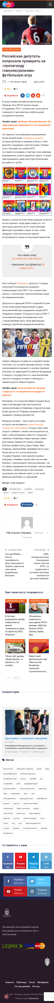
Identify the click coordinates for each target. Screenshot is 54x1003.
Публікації (21, 982)
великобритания (15, 489)
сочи (42, 818)
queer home (8, 769)
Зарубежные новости (16, 601)
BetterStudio (34, 998)
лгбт (33, 794)
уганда (6, 828)
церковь (44, 828)
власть (23, 779)
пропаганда (39, 489)
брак (47, 769)
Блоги (32, 982)
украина (16, 828)
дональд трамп (9, 789)
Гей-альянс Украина (25, 769)
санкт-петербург (29, 818)
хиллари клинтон (30, 828)
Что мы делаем (22, 986)
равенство (21, 813)
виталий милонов (28, 774)
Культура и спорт (11, 49)
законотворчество (27, 789)
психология (8, 813)
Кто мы (36, 986)
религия (6, 818)
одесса (16, 803)
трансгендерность (32, 823)
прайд (36, 808)
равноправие (34, 813)
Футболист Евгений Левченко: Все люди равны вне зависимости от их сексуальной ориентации (26, 125)
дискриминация (30, 784)
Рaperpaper (22, 283)
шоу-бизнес (8, 833)
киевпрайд (15, 794)
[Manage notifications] (6, 996)
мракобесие (42, 799)
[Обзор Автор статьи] (27, 523)
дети (18, 784)
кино (26, 794)
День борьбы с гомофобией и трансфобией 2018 (27, 738)
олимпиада (8, 808)
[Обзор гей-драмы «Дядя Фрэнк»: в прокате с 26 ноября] (15, 646)
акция (39, 769)
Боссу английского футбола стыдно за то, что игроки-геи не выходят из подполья (23, 391)
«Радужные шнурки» (33, 138)
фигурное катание (18, 492)
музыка (6, 803)
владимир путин (10, 779)
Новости (9, 982)
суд (13, 823)
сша (20, 823)
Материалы (43, 982)
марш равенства (26, 799)
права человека (23, 808)
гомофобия (28, 489)
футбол (30, 492)
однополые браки (30, 803)
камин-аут (42, 789)
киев (5, 794)
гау (41, 779)
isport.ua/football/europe (42, 43)
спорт (5, 823)
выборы (33, 779)
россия (6, 492)
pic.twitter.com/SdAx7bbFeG (27, 258)
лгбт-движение (9, 799)
